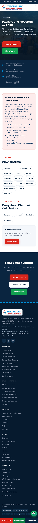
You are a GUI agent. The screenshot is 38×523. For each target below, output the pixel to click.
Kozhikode (7, 173)
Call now (7, 520)
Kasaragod (30, 183)
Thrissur (19, 173)
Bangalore (7, 215)
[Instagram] (8, 341)
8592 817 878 (6, 333)
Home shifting (7, 350)
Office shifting (7, 373)
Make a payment (7, 482)
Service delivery (7, 495)
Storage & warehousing (10, 360)
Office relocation (7, 353)
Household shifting (8, 369)
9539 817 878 (16, 333)
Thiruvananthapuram (23, 168)
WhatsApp (20, 520)
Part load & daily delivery (10, 366)
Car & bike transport (8, 357)
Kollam (28, 173)
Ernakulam (7, 168)
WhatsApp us (10, 51)
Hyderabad (7, 220)
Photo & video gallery (15, 413)
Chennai (19, 215)
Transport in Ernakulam (9, 394)
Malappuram (8, 183)
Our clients (5, 404)
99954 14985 (25, 333)
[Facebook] (4, 341)
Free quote (32, 520)
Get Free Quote (33, 513)
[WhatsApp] (13, 341)
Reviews (4, 422)
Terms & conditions (8, 489)
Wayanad (7, 193)
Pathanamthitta (9, 188)
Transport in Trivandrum (10, 401)
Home (4, 17)
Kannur (19, 183)
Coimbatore (30, 215)
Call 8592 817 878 (19, 284)
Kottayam (7, 178)
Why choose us (7, 416)
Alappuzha (18, 178)
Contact (5, 429)
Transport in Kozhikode (9, 398)
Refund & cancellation (9, 492)
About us (5, 413)
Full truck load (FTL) (8, 363)
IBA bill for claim (7, 376)
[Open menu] (34, 7)
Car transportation (8, 388)
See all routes (12, 241)
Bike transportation (8, 385)
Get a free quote (11, 44)
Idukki (21, 188)
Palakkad (30, 178)
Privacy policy (6, 485)
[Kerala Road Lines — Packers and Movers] (12, 7)
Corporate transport (9, 391)
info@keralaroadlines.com (10, 336)
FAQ (3, 426)
